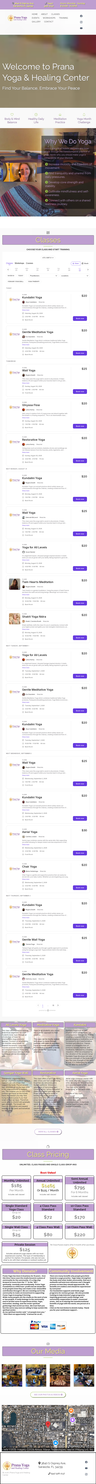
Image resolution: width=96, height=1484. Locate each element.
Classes (55, 14)
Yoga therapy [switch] (34, 281)
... (48, 1005)
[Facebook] (81, 16)
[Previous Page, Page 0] (38, 1005)
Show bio (42, 302)
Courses (29, 263)
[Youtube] (81, 28)
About (44, 14)
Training (63, 18)
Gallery (36, 22)
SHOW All (11, 276)
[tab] (16, 269)
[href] (48, 1428)
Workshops (49, 18)
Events (35, 18)
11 (53, 1005)
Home (35, 14)
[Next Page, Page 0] (58, 1005)
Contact (48, 22)
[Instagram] (81, 22)
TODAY (20, 276)
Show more (25, 310)
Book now (80, 318)
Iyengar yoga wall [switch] (16, 281)
